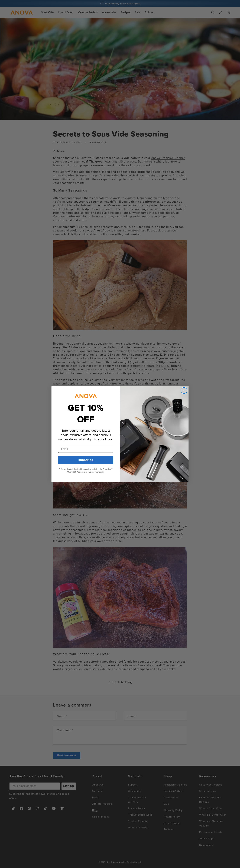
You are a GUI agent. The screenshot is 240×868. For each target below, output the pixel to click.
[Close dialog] (184, 390)
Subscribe (85, 460)
